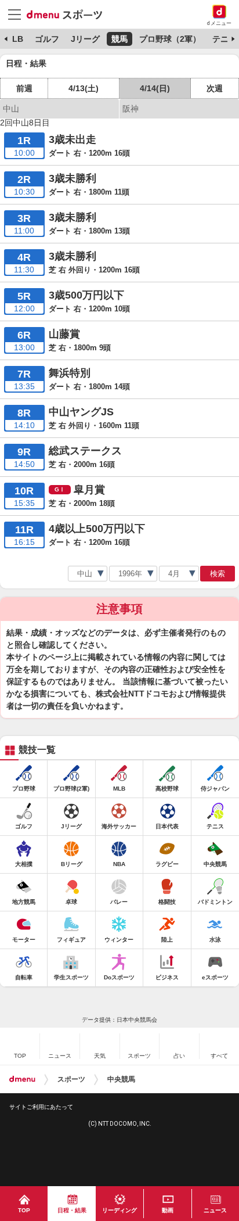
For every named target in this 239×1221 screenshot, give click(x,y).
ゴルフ (47, 39)
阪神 (130, 108)
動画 (167, 1210)
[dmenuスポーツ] (69, 14)
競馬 (119, 39)
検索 (217, 573)
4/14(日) (155, 88)
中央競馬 (121, 1079)
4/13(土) (83, 88)
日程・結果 (71, 1210)
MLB (14, 39)
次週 (215, 88)
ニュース (215, 1210)
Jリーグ (85, 39)
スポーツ (71, 1079)
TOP (24, 1210)
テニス (224, 39)
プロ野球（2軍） (170, 39)
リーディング (119, 1210)
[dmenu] (22, 1079)
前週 (24, 88)
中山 (11, 108)
